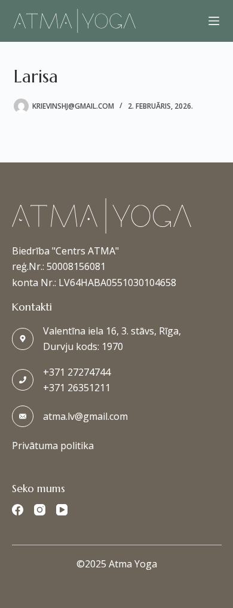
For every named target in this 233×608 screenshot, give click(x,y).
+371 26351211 (77, 387)
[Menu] (214, 21)
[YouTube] (62, 509)
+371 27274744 (77, 372)
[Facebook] (17, 509)
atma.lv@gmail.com (85, 416)
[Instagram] (39, 509)
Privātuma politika (53, 445)
